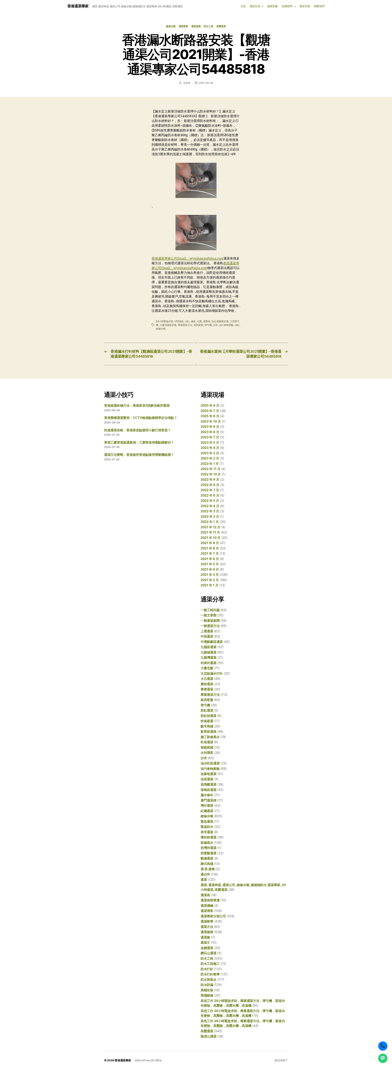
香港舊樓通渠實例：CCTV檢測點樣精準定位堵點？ (140, 418)
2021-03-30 (206, 82)
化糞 (199, 321)
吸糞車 (206, 321)
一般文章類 (209, 615)
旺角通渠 (207, 742)
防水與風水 (209, 980)
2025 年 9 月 (210, 405)
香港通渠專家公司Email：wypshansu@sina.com (187, 258)
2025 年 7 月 (210, 411)
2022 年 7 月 (210, 490)
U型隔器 (179, 321)
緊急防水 (207, 827)
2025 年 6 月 (210, 416)
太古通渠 (207, 679)
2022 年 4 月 (210, 506)
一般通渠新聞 (210, 621)
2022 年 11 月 (210, 469)
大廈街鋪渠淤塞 (168, 325)
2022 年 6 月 (210, 495)
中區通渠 (207, 636)
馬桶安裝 (207, 990)
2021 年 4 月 (210, 569)
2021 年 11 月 (210, 532)
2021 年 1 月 (209, 585)
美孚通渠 (207, 832)
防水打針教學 (210, 974)
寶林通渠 (207, 684)
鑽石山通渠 (209, 953)
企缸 (187, 321)
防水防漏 (207, 985)
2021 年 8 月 (210, 548)
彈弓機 (208, 325)
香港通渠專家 (78, 6)
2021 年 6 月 (210, 559)
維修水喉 (170, 26)
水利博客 (207, 753)
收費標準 (287, 6)
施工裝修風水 (210, 737)
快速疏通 (207, 721)
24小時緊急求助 (164, 321)
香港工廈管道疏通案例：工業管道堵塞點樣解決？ (139, 442)
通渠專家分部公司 (213, 916)
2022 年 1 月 (210, 522)
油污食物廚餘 (226, 325)
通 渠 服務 (208, 869)
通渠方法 (207, 927)
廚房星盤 (198, 325)
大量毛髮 (207, 668)
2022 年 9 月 (210, 479)
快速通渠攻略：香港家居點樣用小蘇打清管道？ (137, 430)
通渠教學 (183, 26)
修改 (193, 321)
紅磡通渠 (207, 811)
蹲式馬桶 (207, 864)
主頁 (243, 6)
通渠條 (205, 937)
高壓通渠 (221, 26)
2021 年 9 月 (210, 543)
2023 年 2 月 (210, 458)
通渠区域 (255, 6)
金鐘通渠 (207, 948)
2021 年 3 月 (210, 575)
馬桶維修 (207, 995)
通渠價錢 (207, 906)
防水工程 (208, 26)
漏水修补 (207, 795)
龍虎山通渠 (209, 1036)
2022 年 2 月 (210, 516)
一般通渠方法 (210, 626)
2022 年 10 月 (211, 474)
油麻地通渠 (209, 774)
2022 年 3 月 (210, 511)
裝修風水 (207, 843)
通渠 (204, 879)
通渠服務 (196, 26)
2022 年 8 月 (210, 485)
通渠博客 (207, 911)
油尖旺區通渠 (210, 763)
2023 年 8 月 (210, 432)
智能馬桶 (207, 747)
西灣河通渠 (209, 848)
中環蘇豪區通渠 (212, 642)
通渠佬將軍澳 (210, 900)
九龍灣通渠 (209, 657)
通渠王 (205, 942)
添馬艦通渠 (209, 784)
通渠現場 (304, 6)
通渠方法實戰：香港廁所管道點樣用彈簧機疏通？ (139, 455)
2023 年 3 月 (210, 453)
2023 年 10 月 (211, 421)
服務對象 (272, 6)
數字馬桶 (207, 726)
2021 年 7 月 (210, 553)
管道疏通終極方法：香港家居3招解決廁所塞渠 (137, 405)
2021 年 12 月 (210, 527)
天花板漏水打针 (212, 673)
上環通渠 (207, 631)
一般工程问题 (210, 610)
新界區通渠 (209, 731)
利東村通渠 (209, 663)
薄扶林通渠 (209, 837)
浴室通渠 (207, 779)
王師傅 (186, 82)
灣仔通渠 (207, 805)
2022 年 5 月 (210, 501)
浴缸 (237, 325)
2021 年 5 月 (210, 564)
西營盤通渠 (209, 853)
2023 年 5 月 (210, 442)
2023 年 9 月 (210, 427)
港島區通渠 (209, 790)
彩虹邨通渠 (209, 716)
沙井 (215, 325)
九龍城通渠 (209, 652)
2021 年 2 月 (210, 580)
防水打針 (207, 969)
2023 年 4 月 (210, 448)
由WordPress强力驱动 (148, 1060)
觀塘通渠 (207, 858)
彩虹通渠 (207, 710)
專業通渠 (207, 689)
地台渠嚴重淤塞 (220, 321)
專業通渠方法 (185, 325)
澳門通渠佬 (209, 800)
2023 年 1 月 (210, 464)
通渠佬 (205, 895)
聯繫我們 (319, 6)
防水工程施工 (210, 964)
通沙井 (205, 874)
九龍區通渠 (209, 647)
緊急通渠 (207, 821)
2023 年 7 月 (210, 437)
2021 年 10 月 (211, 538)
